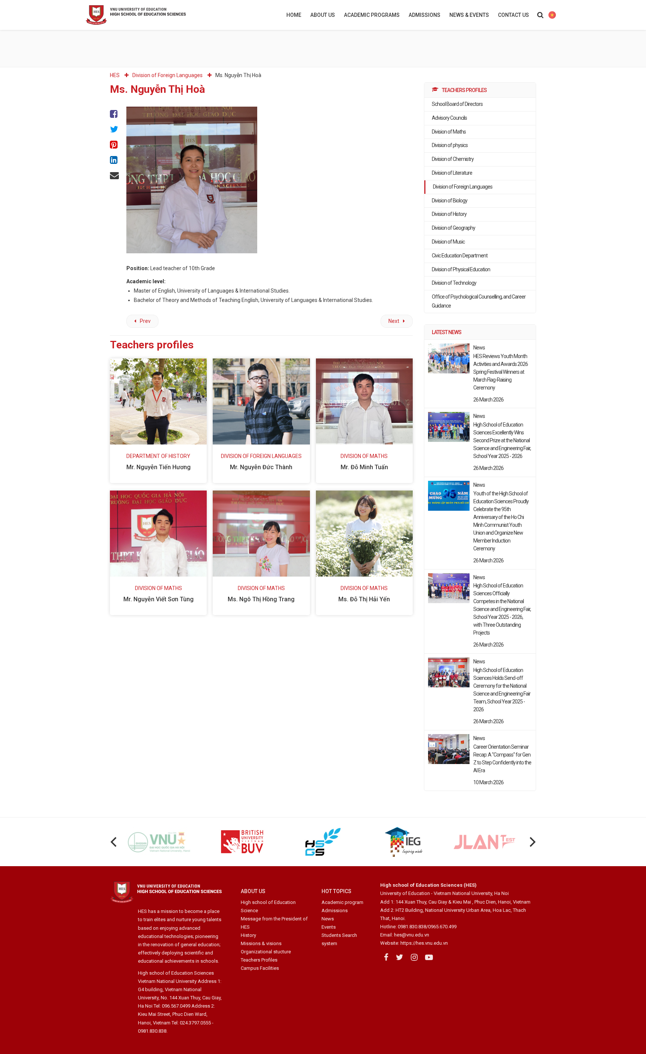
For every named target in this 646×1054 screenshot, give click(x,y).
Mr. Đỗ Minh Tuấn (364, 467)
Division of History (449, 214)
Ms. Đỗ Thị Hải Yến (364, 599)
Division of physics (450, 145)
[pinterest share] (114, 144)
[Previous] (114, 842)
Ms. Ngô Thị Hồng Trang (261, 599)
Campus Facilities (260, 968)
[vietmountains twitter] (399, 957)
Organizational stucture (266, 951)
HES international (552, 15)
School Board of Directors (457, 104)
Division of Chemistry (453, 159)
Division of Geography (453, 228)
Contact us (513, 15)
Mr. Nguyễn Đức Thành (261, 467)
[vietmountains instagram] (414, 957)
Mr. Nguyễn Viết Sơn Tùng (158, 599)
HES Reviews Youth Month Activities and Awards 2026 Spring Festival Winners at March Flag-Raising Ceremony (500, 372)
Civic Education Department (459, 256)
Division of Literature (452, 173)
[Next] (531, 842)
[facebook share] (114, 114)
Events (329, 927)
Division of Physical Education (461, 269)
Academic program (342, 902)
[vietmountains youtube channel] (429, 957)
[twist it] (114, 129)
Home (293, 15)
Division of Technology (454, 283)
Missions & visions (261, 943)
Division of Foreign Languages (462, 187)
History (248, 935)
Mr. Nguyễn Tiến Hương (158, 467)
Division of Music (448, 242)
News (328, 919)
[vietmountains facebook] (386, 957)
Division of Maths (449, 132)
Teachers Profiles (259, 960)
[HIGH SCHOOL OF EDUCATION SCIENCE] (155, 15)
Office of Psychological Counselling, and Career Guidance (479, 301)
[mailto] (114, 175)
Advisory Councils (449, 118)
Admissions (424, 15)
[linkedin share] (114, 160)
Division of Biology (449, 201)
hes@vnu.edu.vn (411, 935)
